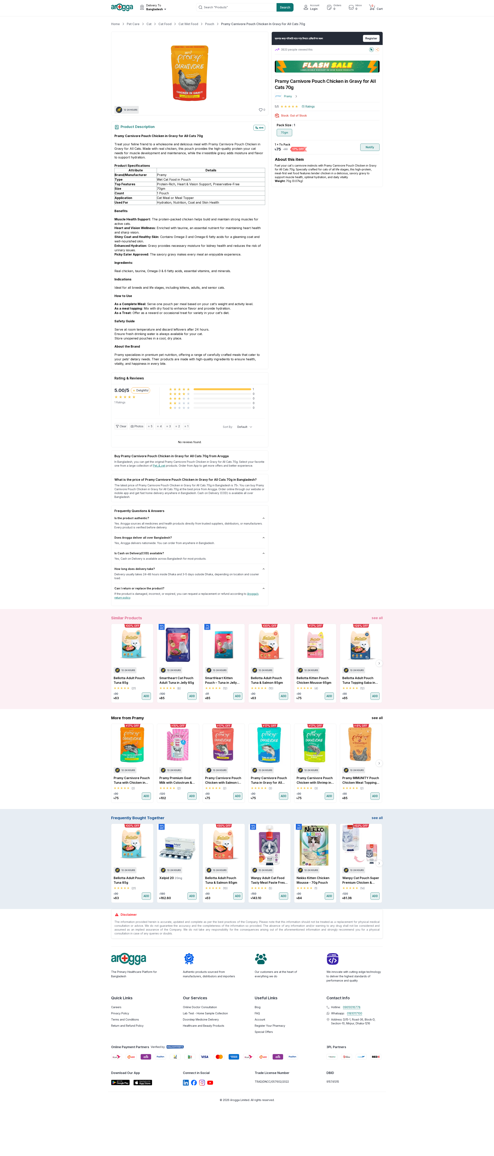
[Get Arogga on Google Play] (120, 1082)
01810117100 (354, 1013)
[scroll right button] (379, 663)
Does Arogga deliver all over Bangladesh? (143, 537)
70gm (284, 132)
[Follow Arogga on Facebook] (194, 1083)
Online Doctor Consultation (200, 1007)
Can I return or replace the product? (139, 588)
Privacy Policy (120, 1013)
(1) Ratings (308, 106)
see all (377, 618)
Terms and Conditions (125, 1019)
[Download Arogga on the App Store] (143, 1082)
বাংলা (261, 127)
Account (260, 1019)
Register (371, 38)
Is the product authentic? (131, 518)
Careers (116, 1007)
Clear (123, 426)
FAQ (257, 1013)
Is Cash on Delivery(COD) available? (139, 553)
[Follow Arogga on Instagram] (202, 1083)
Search (285, 7)
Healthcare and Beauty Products (203, 1025)
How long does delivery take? (134, 568)
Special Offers (264, 1031)
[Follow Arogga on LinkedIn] (186, 1083)
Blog (258, 1007)
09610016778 (351, 1007)
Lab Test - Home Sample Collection (205, 1013)
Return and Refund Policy (127, 1025)
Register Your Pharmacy (270, 1025)
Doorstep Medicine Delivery (201, 1019)
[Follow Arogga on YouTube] (210, 1083)
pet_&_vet (159, 465)
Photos (138, 426)
